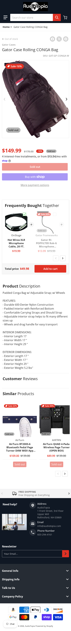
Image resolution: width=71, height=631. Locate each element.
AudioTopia (30, 626)
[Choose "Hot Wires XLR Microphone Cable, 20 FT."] (24, 214)
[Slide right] (66, 99)
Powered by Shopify (44, 626)
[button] (5, 17)
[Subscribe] (65, 553)
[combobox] (35, 17)
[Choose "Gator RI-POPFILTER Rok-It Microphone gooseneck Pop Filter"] (54, 214)
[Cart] (65, 17)
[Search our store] (57, 17)
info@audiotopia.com (49, 526)
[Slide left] (4, 99)
